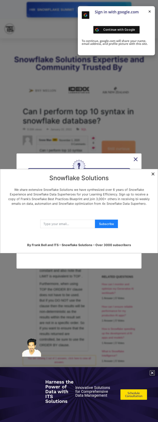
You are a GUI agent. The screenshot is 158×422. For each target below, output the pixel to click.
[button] (149, 11)
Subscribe (106, 224)
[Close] (153, 174)
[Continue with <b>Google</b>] (85, 15)
